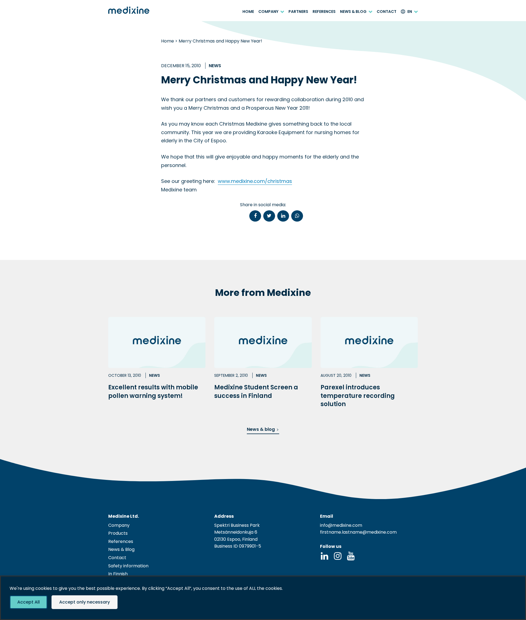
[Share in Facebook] (255, 216)
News (215, 66)
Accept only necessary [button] (84, 602)
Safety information (128, 566)
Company (268, 11)
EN (409, 11)
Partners (298, 11)
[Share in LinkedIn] (283, 216)
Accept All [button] (28, 602)
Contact (386, 11)
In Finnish (118, 574)
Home (248, 11)
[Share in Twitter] (269, 216)
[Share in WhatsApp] (297, 216)
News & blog (261, 429)
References (324, 11)
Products (118, 533)
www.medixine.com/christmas (255, 181)
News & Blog (353, 11)
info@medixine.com (341, 525)
